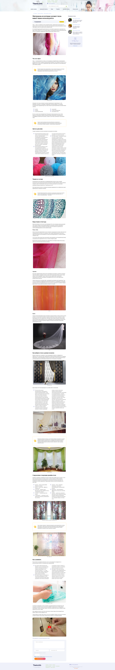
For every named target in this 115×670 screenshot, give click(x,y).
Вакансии (52, 0)
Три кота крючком (52, 3)
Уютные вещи (75, 9)
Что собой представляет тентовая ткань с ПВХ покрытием (77, 21)
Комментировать (40, 658)
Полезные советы (66, 9)
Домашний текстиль (44, 9)
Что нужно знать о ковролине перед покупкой (76, 27)
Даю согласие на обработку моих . (43, 656)
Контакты (56, 0)
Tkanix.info (37, 665)
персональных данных (48, 656)
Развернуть (61, 21)
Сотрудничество (48, 667)
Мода (52, 9)
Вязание (82, 9)
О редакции (48, 0)
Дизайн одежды (34, 9)
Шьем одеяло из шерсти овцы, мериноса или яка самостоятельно (77, 33)
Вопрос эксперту (52, 667)
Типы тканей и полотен (76, 18)
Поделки (58, 9)
